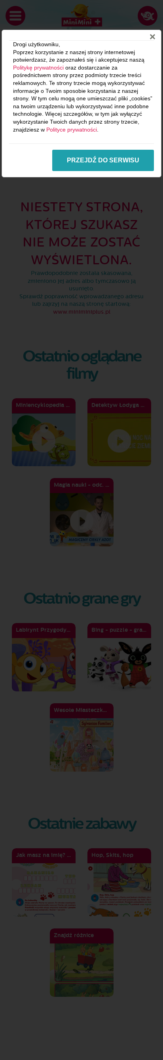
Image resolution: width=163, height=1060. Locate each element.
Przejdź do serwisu (103, 160)
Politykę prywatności (38, 67)
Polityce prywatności (71, 129)
